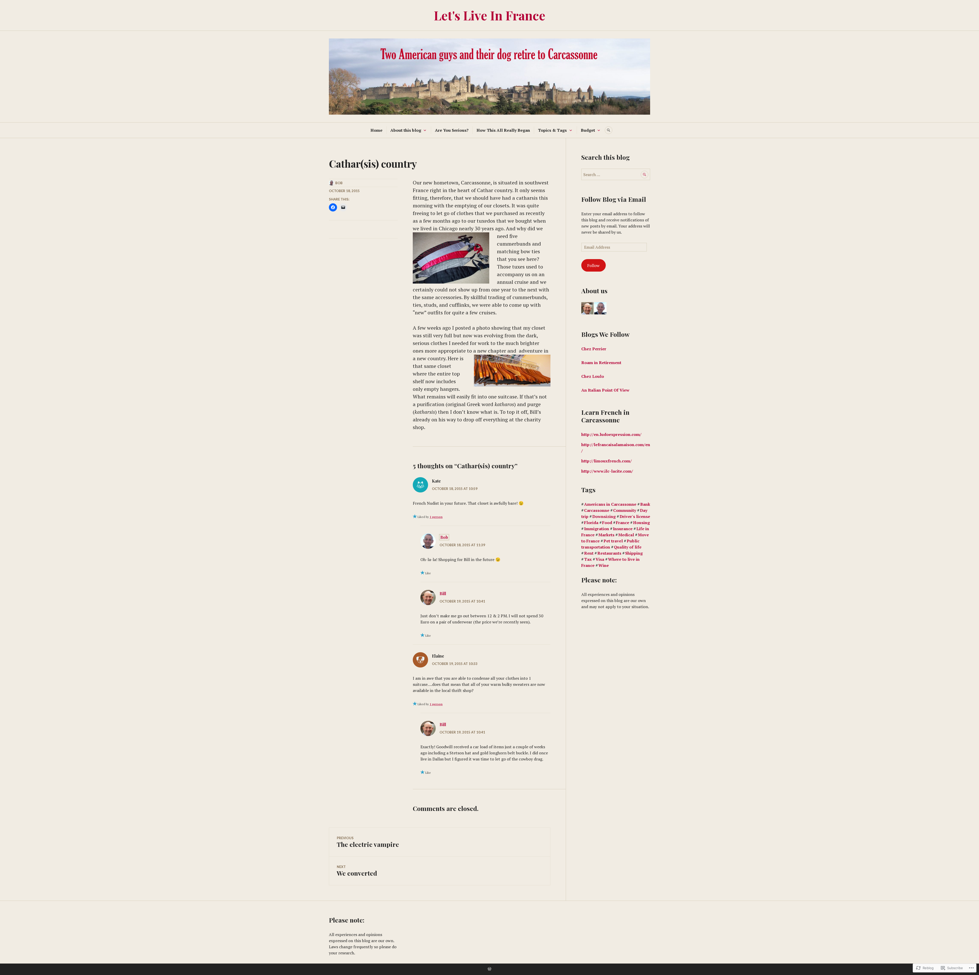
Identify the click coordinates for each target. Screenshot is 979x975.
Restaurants (609, 553)
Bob (339, 183)
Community (624, 510)
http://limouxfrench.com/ (606, 461)
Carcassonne (596, 510)
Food (607, 522)
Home (376, 130)
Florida (591, 522)
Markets (606, 535)
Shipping (634, 553)
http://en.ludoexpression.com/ (611, 434)
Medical (626, 535)
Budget (588, 130)
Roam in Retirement (601, 362)
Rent (589, 553)
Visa (600, 559)
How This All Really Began (503, 130)
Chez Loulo (593, 376)
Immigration (596, 528)
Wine (603, 565)
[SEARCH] (608, 130)
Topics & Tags (552, 130)
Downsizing (604, 516)
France (622, 522)
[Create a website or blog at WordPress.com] (489, 969)
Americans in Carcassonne (610, 504)
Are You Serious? (452, 130)
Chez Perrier (593, 349)
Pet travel (613, 541)
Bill (443, 593)
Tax (588, 559)
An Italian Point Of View (605, 390)
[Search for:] (615, 174)
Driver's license (635, 516)
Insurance (623, 528)
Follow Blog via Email (613, 199)
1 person (436, 517)
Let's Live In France (489, 15)
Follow (593, 265)
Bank (645, 504)
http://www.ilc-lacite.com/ (607, 471)
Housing (641, 522)
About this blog (405, 130)
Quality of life (627, 547)
